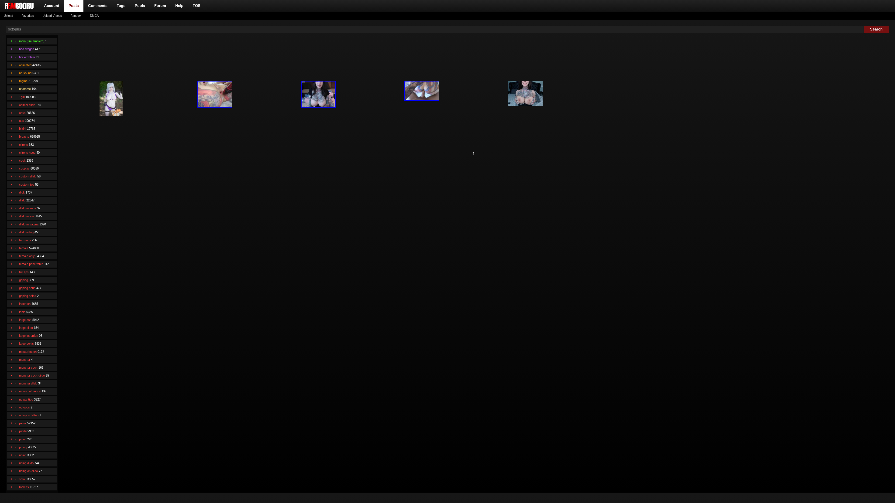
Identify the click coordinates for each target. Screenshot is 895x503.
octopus (24, 407)
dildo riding (26, 232)
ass (21, 120)
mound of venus (30, 391)
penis (22, 423)
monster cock (28, 367)
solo (22, 479)
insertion (25, 304)
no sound (25, 73)
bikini (22, 128)
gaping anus (27, 288)
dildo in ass (26, 216)
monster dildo (28, 383)
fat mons (25, 240)
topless (24, 487)
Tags (121, 6)
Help (179, 6)
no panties (26, 399)
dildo (22, 200)
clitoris (23, 144)
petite (23, 431)
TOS (196, 6)
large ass (25, 320)
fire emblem (27, 57)
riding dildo (26, 463)
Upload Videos (52, 15)
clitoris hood (27, 152)
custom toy (26, 184)
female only (27, 256)
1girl (22, 97)
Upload (8, 15)
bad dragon (26, 49)
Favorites (27, 15)
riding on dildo (28, 471)
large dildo (26, 328)
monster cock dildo (32, 375)
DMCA (94, 15)
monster (24, 359)
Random (76, 15)
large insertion (28, 335)
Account (51, 6)
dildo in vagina (28, 224)
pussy (23, 447)
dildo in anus (27, 208)
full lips (24, 272)
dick (22, 192)
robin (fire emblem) (31, 41)
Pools (140, 6)
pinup (22, 439)
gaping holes (27, 296)
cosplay (24, 168)
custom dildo (27, 176)
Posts (75, 5)
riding (22, 455)
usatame (25, 89)
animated (25, 65)
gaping (23, 280)
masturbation (28, 351)
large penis (26, 343)
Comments (97, 6)
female (23, 248)
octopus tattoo (28, 415)
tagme (23, 81)
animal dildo (27, 105)
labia (22, 312)
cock (22, 160)
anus (22, 113)
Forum (160, 6)
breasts (24, 136)
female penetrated (31, 264)
